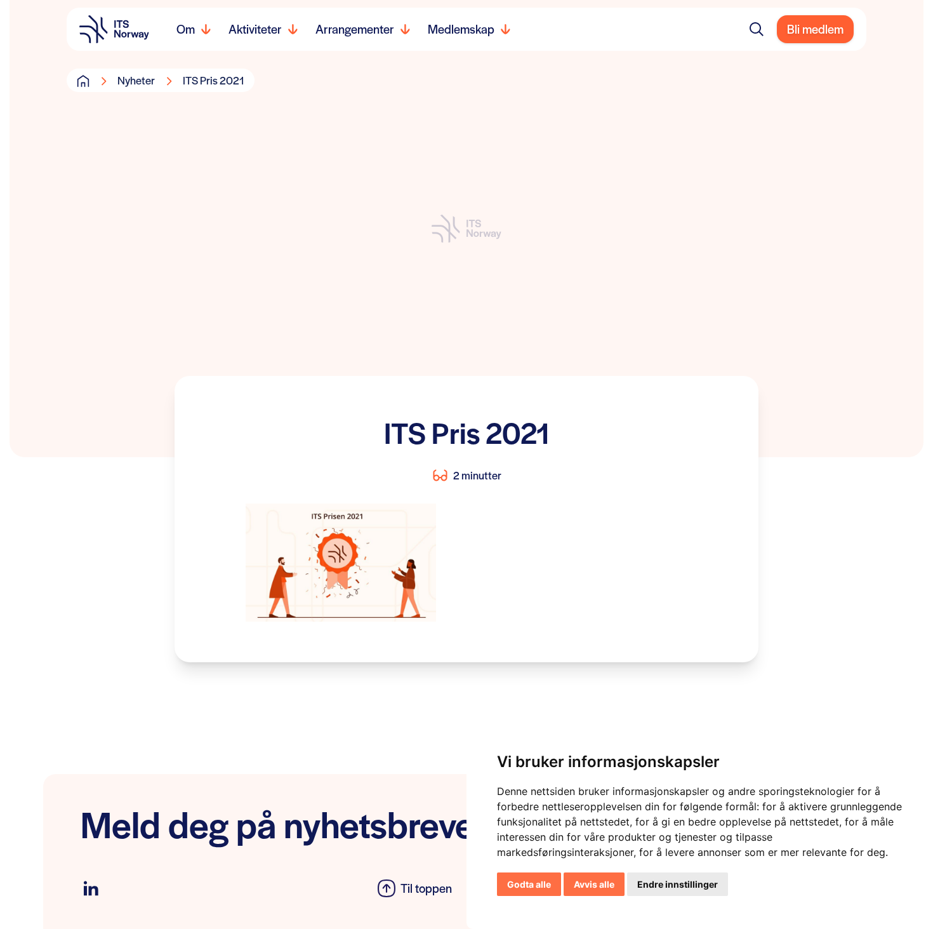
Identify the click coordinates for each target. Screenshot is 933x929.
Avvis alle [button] (594, 884)
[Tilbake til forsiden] (114, 29)
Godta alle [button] (529, 884)
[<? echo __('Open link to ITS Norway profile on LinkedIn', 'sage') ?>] (91, 888)
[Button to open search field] (756, 29)
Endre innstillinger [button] (677, 884)
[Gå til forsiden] (83, 80)
